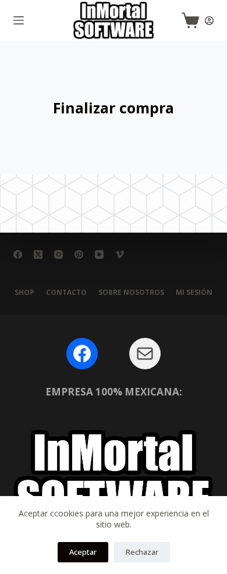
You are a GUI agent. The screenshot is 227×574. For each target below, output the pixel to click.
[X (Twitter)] (38, 254)
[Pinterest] (79, 254)
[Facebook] (17, 254)
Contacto (66, 292)
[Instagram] (58, 254)
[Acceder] (209, 20)
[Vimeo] (119, 254)
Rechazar (142, 552)
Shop (24, 292)
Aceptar (83, 552)
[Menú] (18, 20)
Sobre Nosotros (131, 292)
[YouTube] (99, 254)
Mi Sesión (194, 292)
